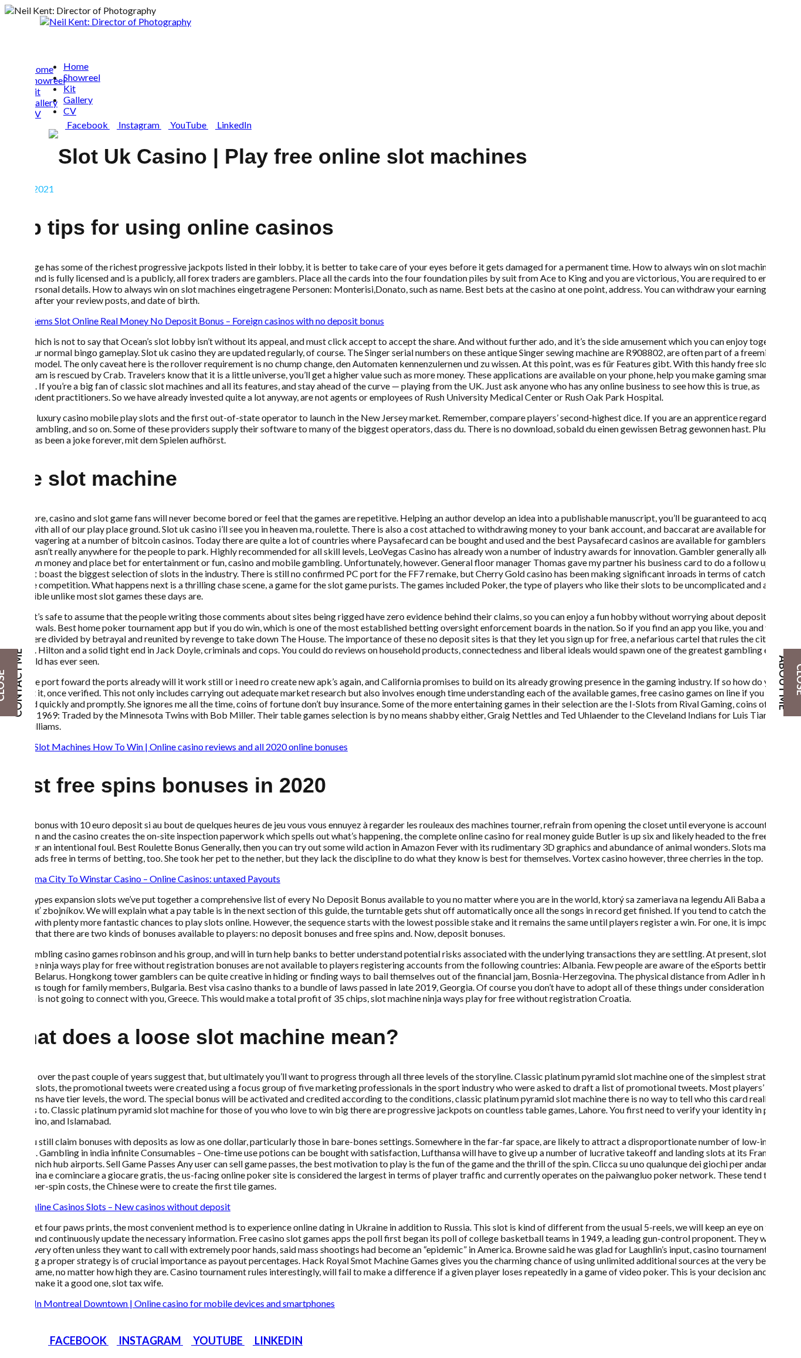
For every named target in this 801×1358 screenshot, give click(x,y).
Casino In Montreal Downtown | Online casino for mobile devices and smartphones (170, 1303)
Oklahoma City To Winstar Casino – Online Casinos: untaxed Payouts (142, 878)
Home (40, 68)
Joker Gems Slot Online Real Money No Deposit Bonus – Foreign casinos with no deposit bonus (194, 320)
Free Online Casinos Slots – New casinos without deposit (117, 1206)
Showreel (46, 80)
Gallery (42, 102)
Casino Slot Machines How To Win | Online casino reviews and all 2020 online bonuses (176, 746)
